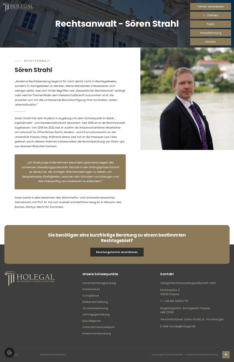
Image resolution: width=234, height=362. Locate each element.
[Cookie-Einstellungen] (9, 352)
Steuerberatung (210, 33)
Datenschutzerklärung (53, 354)
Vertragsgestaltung (96, 314)
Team (210, 24)
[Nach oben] (29, 279)
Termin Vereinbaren (210, 6)
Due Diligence (91, 321)
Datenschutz (91, 289)
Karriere (210, 42)
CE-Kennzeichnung (95, 308)
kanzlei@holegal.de (182, 326)
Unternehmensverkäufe (98, 327)
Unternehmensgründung (99, 283)
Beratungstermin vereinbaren (117, 252)
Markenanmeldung (95, 302)
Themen (212, 15)
